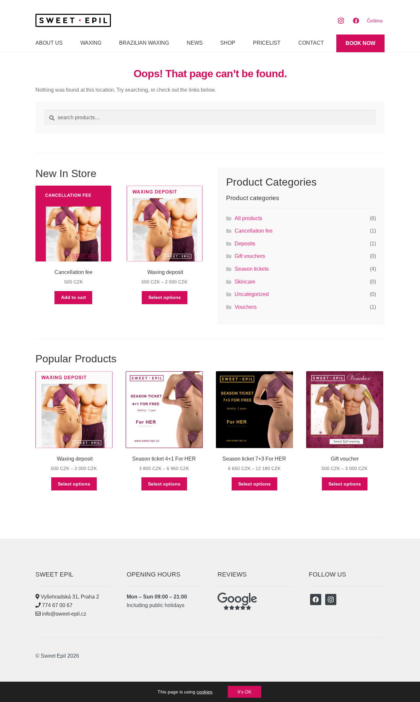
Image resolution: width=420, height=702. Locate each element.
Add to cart (73, 297)
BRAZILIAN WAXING (144, 43)
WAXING (90, 43)
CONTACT (311, 43)
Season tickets (252, 269)
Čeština (375, 20)
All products (248, 218)
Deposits (245, 243)
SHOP (227, 43)
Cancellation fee (254, 231)
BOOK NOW (360, 43)
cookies (204, 691)
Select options (164, 297)
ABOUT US (49, 43)
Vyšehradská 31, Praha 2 (69, 597)
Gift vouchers (250, 256)
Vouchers (246, 307)
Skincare (245, 281)
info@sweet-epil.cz (63, 614)
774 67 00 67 (57, 605)
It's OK (244, 691)
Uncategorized (252, 294)
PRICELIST (267, 43)
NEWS (195, 43)
